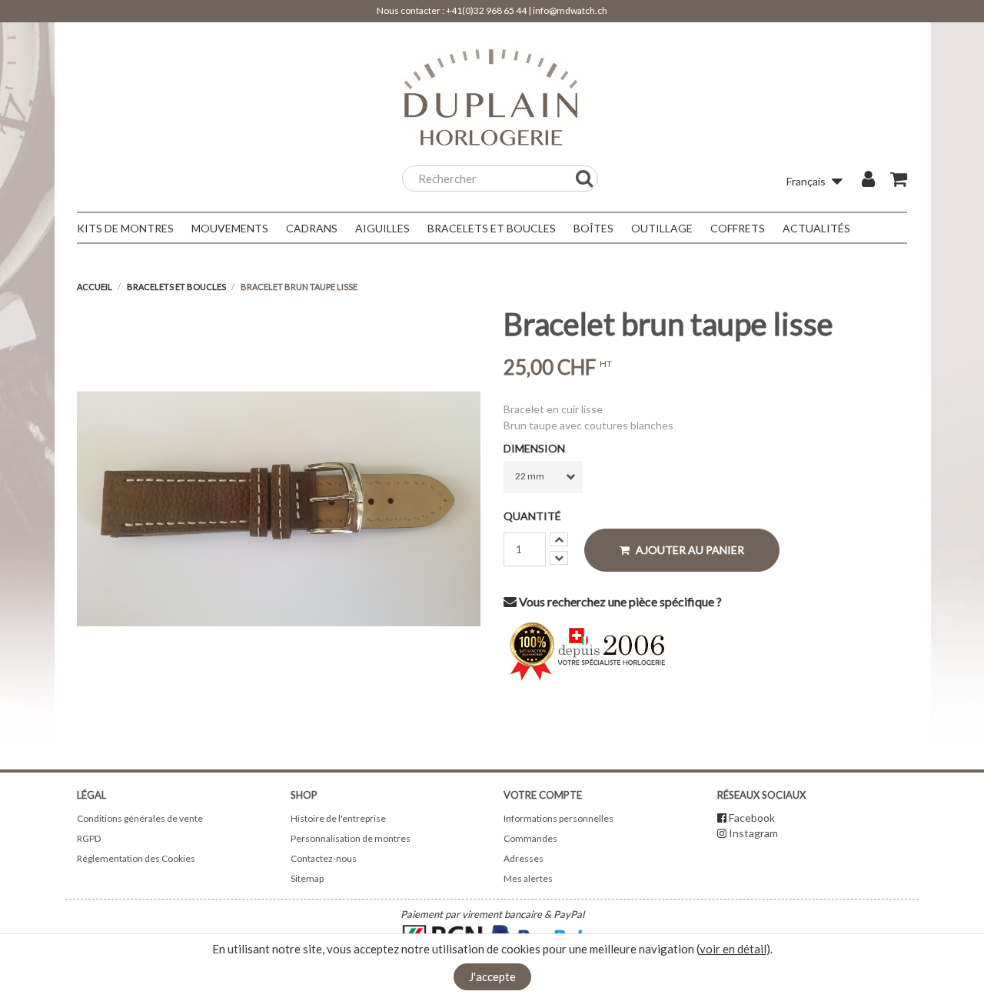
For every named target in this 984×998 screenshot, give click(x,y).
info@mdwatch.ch (570, 10)
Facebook (752, 817)
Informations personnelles (558, 818)
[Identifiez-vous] (868, 181)
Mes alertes (528, 878)
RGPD (89, 838)
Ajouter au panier (688, 549)
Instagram (753, 832)
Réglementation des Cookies (136, 858)
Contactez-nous (324, 858)
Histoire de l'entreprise (338, 818)
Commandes (530, 838)
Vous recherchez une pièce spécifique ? (619, 601)
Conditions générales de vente (140, 818)
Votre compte (543, 795)
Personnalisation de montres (351, 838)
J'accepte (492, 976)
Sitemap (307, 878)
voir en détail (733, 949)
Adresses (524, 858)
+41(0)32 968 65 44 (486, 10)
